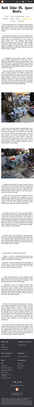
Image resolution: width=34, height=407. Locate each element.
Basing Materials (5, 356)
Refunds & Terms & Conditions (6, 375)
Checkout (20, 367)
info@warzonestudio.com (17, 385)
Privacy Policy (4, 372)
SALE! (2, 345)
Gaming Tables (22, 345)
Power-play (26, 19)
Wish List (20, 363)
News (18, 19)
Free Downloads (17, 16)
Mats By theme (5, 349)
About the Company (6, 367)
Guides (5, 19)
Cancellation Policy (6, 378)
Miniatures (21, 353)
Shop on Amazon (6, 353)
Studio (13, 21)
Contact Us (4, 365)
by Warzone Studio (23, 356)
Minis (12, 19)
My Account (21, 365)
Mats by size (4, 347)
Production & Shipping (7, 370)
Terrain (20, 21)
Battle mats (4, 341)
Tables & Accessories (24, 341)
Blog (2, 363)
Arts (7, 16)
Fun (27, 16)
